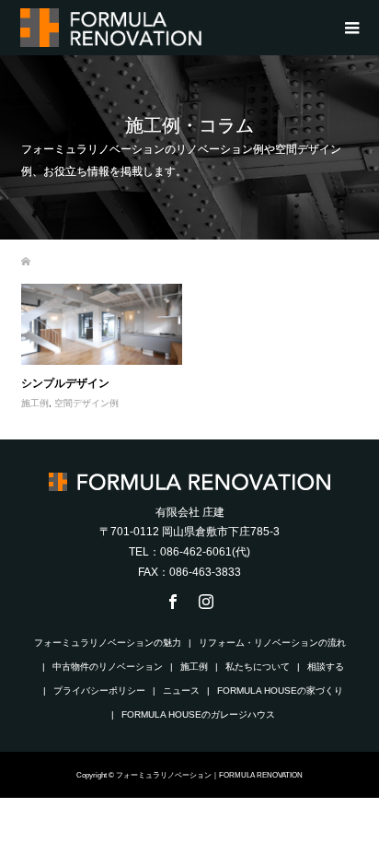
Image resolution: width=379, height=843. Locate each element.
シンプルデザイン (65, 383)
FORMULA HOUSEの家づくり (280, 690)
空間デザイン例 (86, 403)
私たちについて (257, 667)
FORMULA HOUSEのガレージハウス (198, 714)
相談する (325, 667)
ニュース (181, 690)
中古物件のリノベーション (107, 667)
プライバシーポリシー (99, 690)
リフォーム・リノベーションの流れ (272, 643)
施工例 (35, 403)
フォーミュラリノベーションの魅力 (107, 643)
